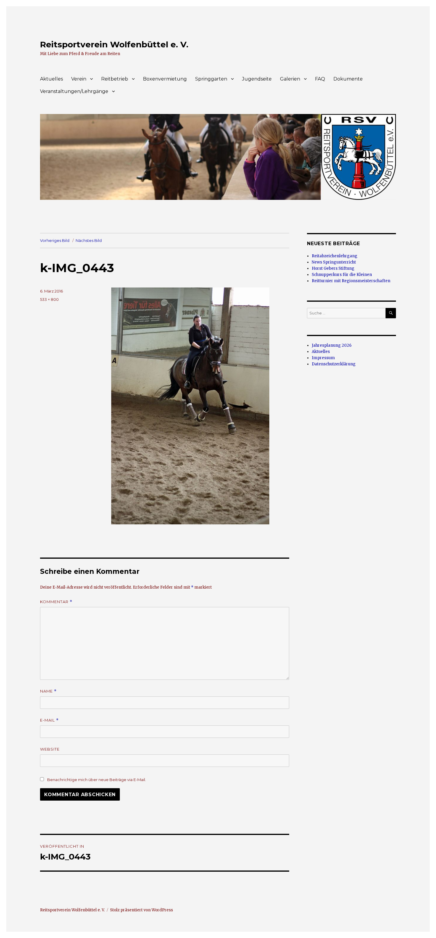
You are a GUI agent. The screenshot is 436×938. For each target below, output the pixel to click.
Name (48, 691)
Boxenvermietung (165, 79)
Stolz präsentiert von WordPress (141, 910)
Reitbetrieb (114, 79)
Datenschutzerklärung (334, 364)
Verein (78, 79)
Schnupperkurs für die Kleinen (342, 274)
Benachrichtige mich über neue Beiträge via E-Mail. (96, 779)
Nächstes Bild (89, 240)
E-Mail (49, 720)
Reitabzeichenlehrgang (334, 255)
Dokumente (348, 79)
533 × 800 (49, 299)
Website (50, 749)
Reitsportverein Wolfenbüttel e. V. (114, 44)
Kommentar (56, 601)
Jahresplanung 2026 (331, 345)
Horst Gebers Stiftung (333, 268)
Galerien (290, 79)
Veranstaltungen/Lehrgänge (74, 91)
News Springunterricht (334, 262)
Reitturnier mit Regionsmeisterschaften (351, 280)
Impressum (323, 357)
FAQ (320, 79)
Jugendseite (257, 79)
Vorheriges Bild (54, 240)
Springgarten (211, 79)
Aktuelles (51, 79)
